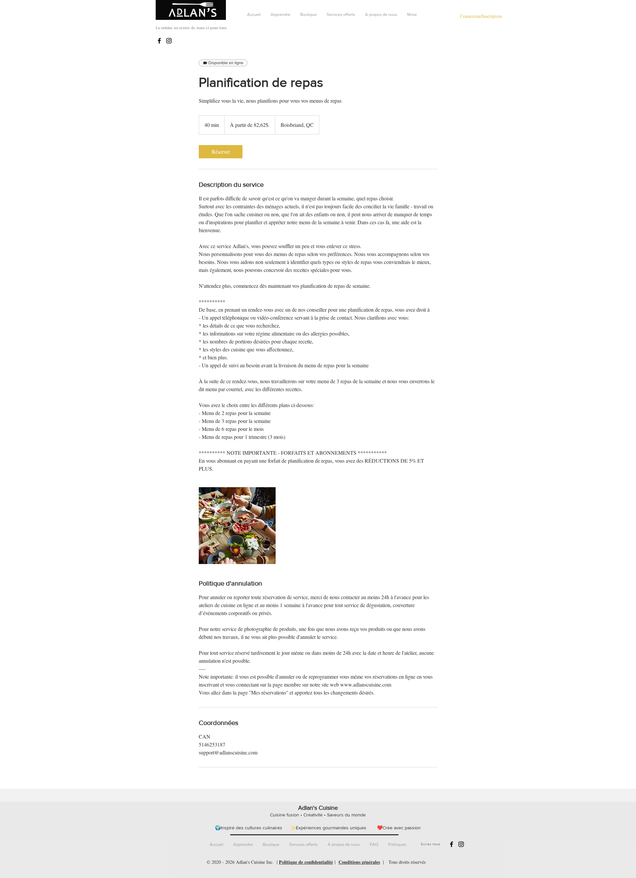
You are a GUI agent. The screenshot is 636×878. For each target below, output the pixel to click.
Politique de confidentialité (306, 861)
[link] (220, 151)
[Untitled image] (237, 525)
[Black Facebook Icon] (159, 40)
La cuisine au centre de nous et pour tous (191, 27)
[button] (280, 14)
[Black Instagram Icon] (169, 40)
